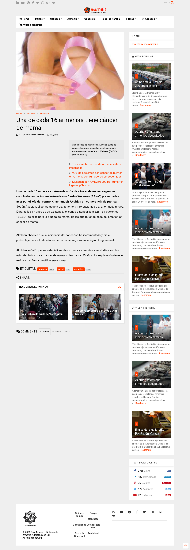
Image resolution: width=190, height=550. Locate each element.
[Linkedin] (17, 2)
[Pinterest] (28, 2)
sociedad (44, 113)
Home (25, 18)
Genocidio (90, 18)
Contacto (93, 519)
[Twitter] (37, 2)
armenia (31, 113)
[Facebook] (33, 2)
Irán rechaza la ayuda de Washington (42, 314)
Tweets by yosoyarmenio (145, 44)
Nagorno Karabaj (111, 18)
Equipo (93, 513)
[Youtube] (23, 2)
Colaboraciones (93, 526)
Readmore (145, 105)
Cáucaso (55, 18)
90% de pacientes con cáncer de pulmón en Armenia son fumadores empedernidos (95, 174)
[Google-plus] (48, 2)
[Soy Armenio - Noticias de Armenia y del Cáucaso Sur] (95, 12)
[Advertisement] (38, 158)
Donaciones (79, 524)
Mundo (39, 18)
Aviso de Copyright (79, 535)
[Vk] (54, 2)
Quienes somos (79, 514)
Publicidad (93, 533)
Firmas (130, 18)
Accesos (149, 18)
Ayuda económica (32, 24)
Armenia (72, 18)
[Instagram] (42, 2)
